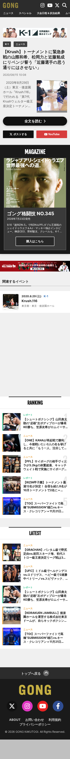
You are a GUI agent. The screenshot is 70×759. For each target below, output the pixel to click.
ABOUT (15, 720)
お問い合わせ (34, 720)
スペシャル (25, 13)
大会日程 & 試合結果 (48, 13)
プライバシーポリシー (35, 724)
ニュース (8, 13)
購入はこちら (35, 241)
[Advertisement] (35, 355)
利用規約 (55, 720)
